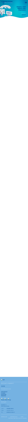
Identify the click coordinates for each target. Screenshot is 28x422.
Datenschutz (13, 417)
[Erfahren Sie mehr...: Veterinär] (14, 363)
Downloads (3, 394)
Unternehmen (4, 392)
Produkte (3, 393)
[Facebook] (2, 399)
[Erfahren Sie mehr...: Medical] (14, 320)
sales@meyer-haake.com (10, 412)
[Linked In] (5, 399)
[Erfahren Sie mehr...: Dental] (14, 342)
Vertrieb (3, 386)
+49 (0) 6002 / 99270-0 (10, 408)
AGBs (22, 417)
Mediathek (3, 396)
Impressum (4, 417)
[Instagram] (9, 399)
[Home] (6, 2)
